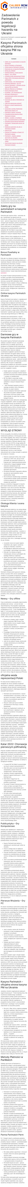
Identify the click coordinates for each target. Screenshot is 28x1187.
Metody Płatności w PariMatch (13, 89)
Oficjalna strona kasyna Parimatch (14, 121)
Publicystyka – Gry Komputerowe (14, 81)
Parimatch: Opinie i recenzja (13, 112)
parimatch (3, 273)
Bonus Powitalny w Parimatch (13, 65)
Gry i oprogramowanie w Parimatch (15, 119)
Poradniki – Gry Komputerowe (13, 92)
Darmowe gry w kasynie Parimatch (15, 69)
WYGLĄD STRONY (10, 71)
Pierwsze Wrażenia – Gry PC (13, 83)
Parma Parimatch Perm (11, 90)
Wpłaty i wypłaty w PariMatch (13, 118)
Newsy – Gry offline (10, 74)
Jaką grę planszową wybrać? (13, 103)
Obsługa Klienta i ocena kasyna (14, 72)
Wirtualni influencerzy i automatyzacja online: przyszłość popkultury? (14, 96)
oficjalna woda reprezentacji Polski (15, 76)
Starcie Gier (8, 130)
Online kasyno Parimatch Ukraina (14, 67)
